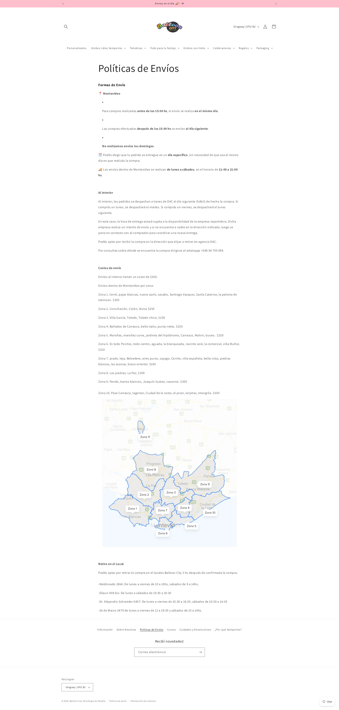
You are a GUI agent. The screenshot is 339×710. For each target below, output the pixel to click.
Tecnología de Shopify (94, 701)
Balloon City (76, 701)
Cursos (171, 629)
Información (105, 629)
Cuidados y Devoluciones (195, 629)
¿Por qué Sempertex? (228, 629)
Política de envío (118, 701)
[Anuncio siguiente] (276, 3)
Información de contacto (143, 701)
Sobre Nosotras (126, 629)
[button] (66, 26)
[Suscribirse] (200, 652)
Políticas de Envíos (151, 629)
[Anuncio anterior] (63, 3)
